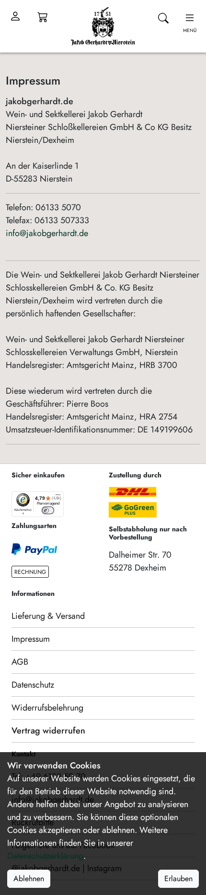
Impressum (30, 639)
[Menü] (58, 497)
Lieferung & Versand (48, 616)
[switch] (48, 510)
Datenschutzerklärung (45, 856)
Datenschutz (32, 685)
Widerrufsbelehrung (47, 707)
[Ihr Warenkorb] (42, 17)
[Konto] (15, 16)
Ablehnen (28, 878)
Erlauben (178, 878)
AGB (19, 662)
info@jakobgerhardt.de (47, 233)
